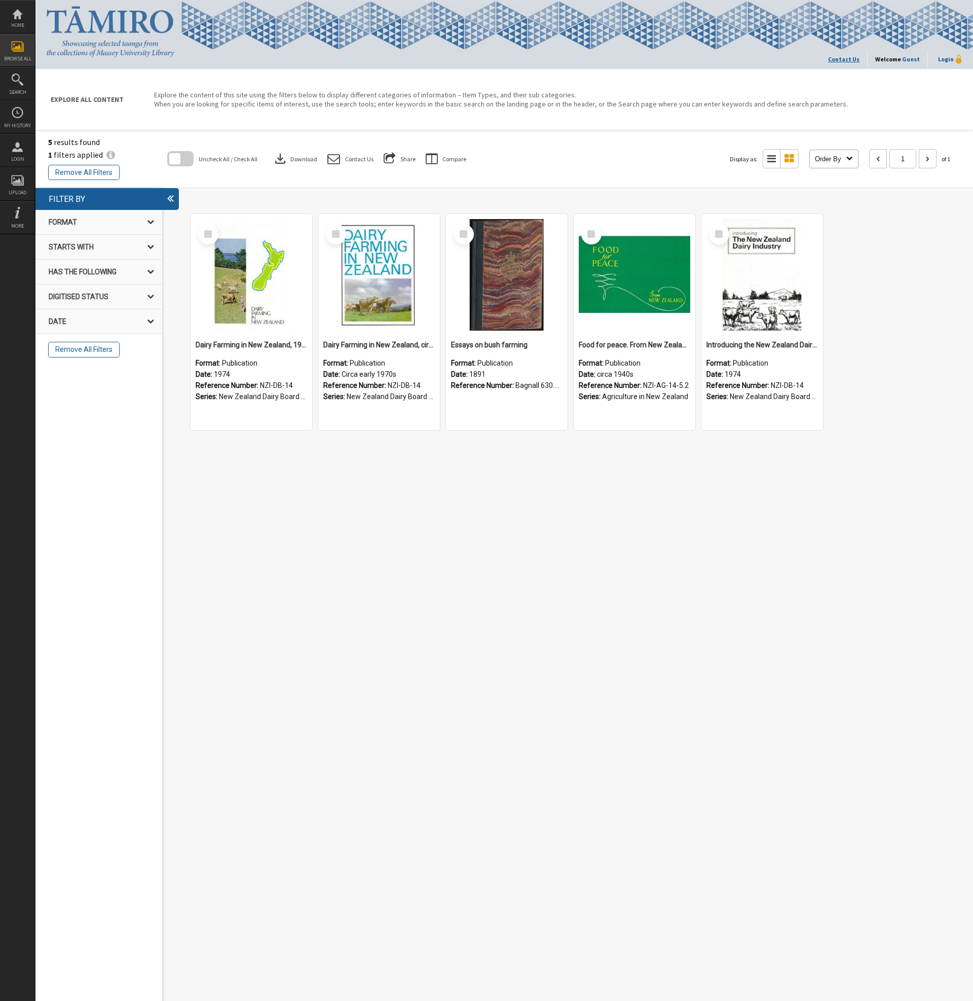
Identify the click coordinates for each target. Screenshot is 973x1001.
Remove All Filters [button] (84, 172)
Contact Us (843, 59)
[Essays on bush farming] (507, 275)
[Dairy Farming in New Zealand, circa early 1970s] (379, 275)
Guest (911, 59)
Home (17, 25)
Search (17, 92)
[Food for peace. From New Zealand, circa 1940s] (634, 275)
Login (17, 159)
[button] (350, 159)
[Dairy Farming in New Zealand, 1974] (251, 275)
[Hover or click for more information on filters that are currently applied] (110, 155)
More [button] (17, 226)
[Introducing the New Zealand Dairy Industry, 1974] (762, 275)
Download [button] (295, 158)
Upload (17, 192)
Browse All (17, 58)
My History (17, 125)
